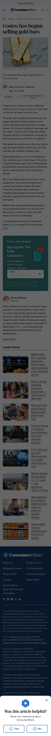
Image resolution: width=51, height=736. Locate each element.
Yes (16, 729)
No (40, 729)
